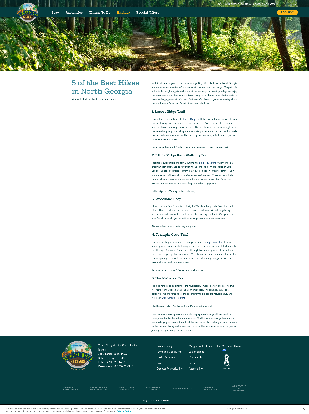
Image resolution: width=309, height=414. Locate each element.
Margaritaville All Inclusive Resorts (98, 388)
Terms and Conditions (168, 352)
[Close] (303, 408)
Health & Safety (165, 357)
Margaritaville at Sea (182, 388)
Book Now (287, 12)
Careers (193, 363)
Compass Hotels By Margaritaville (126, 388)
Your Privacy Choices (231, 346)
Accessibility (196, 369)
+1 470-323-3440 (124, 366)
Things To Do (100, 12)
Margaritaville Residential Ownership (239, 388)
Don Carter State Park (173, 298)
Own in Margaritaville (228, 4)
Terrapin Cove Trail (213, 242)
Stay (55, 12)
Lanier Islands (196, 352)
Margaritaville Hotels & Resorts (70, 388)
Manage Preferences (237, 408)
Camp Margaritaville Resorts (154, 388)
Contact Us (195, 357)
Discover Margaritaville (169, 369)
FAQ (159, 363)
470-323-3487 (116, 362)
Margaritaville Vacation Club (210, 388)
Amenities (74, 12)
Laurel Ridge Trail (192, 119)
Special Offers (147, 12)
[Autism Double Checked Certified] (233, 361)
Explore (123, 12)
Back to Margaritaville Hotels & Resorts (259, 4)
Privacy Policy (164, 346)
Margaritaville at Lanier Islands (204, 346)
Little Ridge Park (207, 163)
